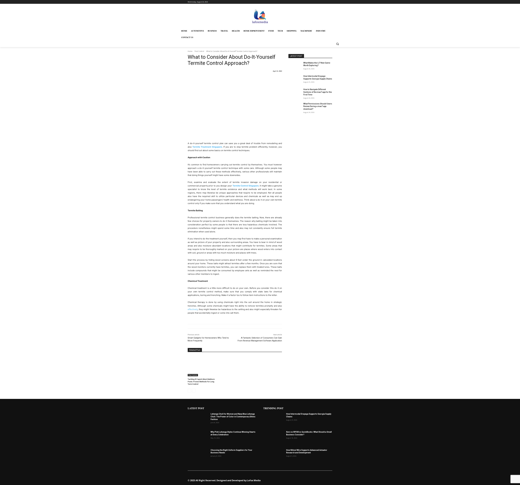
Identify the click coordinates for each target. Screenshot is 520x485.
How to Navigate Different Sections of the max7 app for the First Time (317, 92)
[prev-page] (189, 390)
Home (190, 51)
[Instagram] (295, 479)
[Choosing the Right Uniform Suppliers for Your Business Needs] (198, 456)
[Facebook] (291, 479)
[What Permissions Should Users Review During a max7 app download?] (295, 107)
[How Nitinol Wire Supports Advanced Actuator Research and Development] (273, 456)
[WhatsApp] (312, 479)
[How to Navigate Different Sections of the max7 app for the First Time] (295, 92)
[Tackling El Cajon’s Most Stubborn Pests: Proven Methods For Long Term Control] (202, 366)
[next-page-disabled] (193, 390)
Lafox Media (254, 480)
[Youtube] (316, 479)
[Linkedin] (299, 479)
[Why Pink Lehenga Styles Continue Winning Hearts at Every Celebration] (198, 438)
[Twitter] (308, 479)
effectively (193, 309)
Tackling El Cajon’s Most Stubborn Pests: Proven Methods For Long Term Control (201, 381)
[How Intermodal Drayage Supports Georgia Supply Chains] (295, 79)
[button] (337, 44)
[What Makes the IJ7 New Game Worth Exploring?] (295, 66)
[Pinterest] (304, 479)
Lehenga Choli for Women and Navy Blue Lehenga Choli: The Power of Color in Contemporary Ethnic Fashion (233, 416)
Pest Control (199, 51)
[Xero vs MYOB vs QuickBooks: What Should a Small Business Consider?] (273, 438)
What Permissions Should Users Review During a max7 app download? (317, 106)
